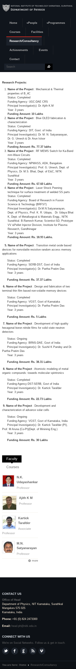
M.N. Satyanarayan (27, 546)
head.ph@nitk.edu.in (24, 625)
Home (13, 22)
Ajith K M (26, 498)
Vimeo (41, 651)
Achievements (19, 50)
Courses (15, 32)
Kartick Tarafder (24, 520)
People (31, 23)
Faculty (14, 459)
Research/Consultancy (24, 41)
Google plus (23, 651)
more (35, 560)
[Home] (38, 8)
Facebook (14, 651)
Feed (32, 651)
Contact (14, 59)
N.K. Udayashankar (27, 479)
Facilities (37, 32)
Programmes (55, 23)
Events (43, 50)
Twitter (5, 651)
